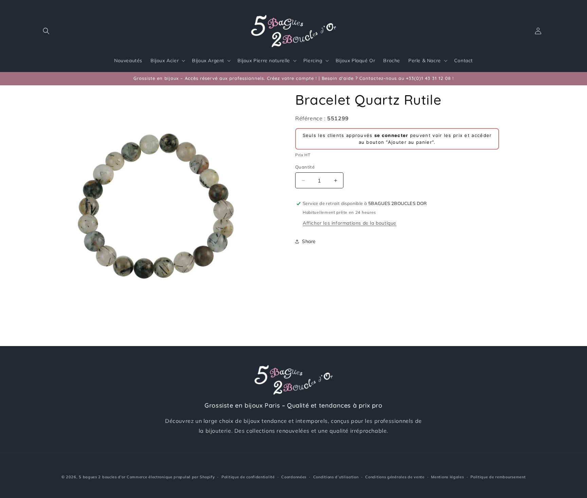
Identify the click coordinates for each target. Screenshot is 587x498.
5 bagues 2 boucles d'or (102, 477)
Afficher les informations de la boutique (349, 223)
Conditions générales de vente (394, 477)
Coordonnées (293, 477)
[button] (46, 30)
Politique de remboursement (498, 477)
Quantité (305, 167)
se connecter (391, 135)
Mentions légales (447, 477)
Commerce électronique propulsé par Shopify (171, 477)
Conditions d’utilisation (336, 477)
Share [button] (309, 241)
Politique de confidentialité (248, 477)
